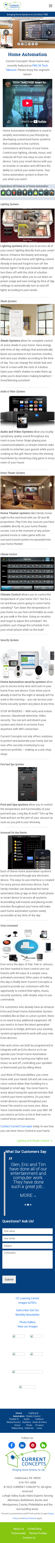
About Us (18, 1533)
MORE (28, 1199)
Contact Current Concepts (16, 1126)
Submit (9, 1284)
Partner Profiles (38, 1537)
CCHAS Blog (35, 1533)
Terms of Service (29, 1523)
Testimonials (18, 1537)
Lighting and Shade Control (33, 1141)
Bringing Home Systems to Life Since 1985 (27, 14)
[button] (50, 6)
